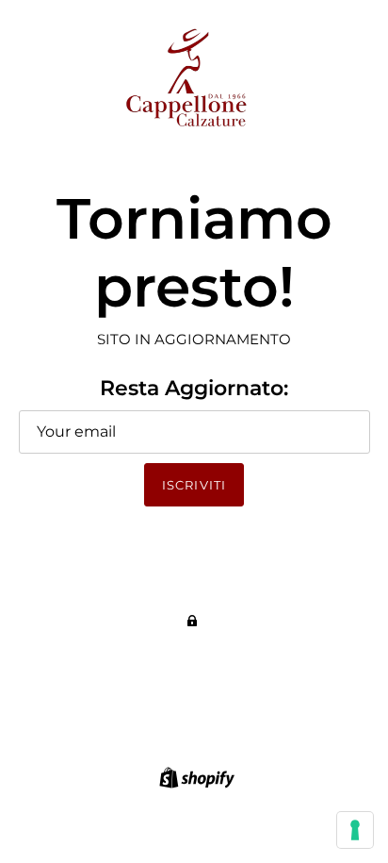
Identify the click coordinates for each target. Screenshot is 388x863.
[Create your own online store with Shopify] (194, 776)
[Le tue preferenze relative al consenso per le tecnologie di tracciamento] (355, 830)
